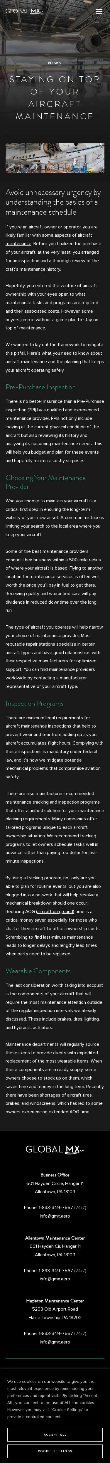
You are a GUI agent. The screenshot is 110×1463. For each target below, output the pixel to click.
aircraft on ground (55, 911)
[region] (55, 1416)
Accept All (55, 1435)
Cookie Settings (55, 1451)
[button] (99, 11)
